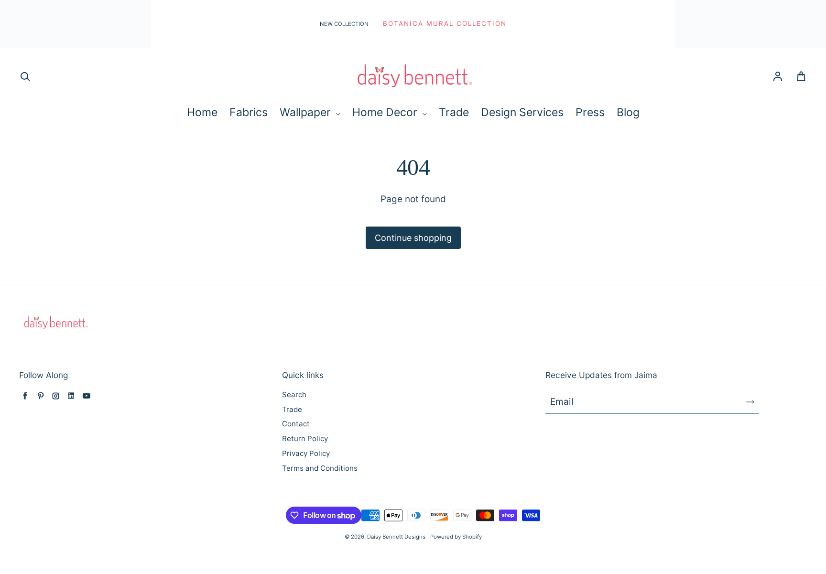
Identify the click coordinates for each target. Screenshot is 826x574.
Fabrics (248, 112)
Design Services (522, 112)
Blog (628, 112)
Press (590, 112)
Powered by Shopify (456, 536)
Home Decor (386, 112)
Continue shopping (413, 238)
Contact (296, 423)
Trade (454, 112)
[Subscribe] (750, 402)
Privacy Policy (306, 453)
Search (294, 394)
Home (202, 112)
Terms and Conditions (320, 468)
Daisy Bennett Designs (396, 536)
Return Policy (305, 438)
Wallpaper (307, 112)
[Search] (25, 77)
